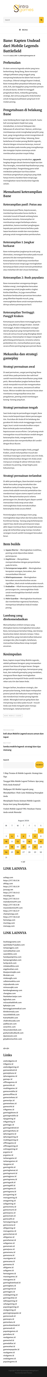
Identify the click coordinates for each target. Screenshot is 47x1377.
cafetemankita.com (11, 981)
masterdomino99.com (13, 908)
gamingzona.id (9, 1191)
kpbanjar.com (9, 1005)
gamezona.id (8, 1255)
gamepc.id (7, 1079)
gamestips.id (8, 1100)
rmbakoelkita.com (11, 966)
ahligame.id (8, 1267)
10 (6, 841)
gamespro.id (8, 1319)
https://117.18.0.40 (11, 917)
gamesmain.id (9, 1216)
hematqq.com (9, 920)
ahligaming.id (9, 1228)
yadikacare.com (10, 1024)
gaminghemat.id (10, 1170)
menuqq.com (9, 926)
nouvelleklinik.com (11, 1015)
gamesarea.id (9, 1261)
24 (6, 852)
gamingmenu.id (10, 1179)
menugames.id (9, 1231)
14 (29, 841)
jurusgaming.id (9, 1194)
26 (18, 852)
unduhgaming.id (10, 1295)
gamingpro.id (9, 1292)
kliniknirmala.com (11, 1012)
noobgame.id (9, 1352)
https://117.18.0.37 (11, 911)
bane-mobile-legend (13, 715)
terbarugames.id (10, 1161)
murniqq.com (9, 923)
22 (35, 847)
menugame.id (9, 1280)
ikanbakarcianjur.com (12, 996)
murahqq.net (8, 896)
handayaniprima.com (12, 957)
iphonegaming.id (10, 1137)
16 (41, 841)
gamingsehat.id (10, 1298)
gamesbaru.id (9, 1322)
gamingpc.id (8, 1125)
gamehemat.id (9, 1240)
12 (18, 841)
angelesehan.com (10, 969)
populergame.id (10, 1362)
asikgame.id (8, 1270)
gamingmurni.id (10, 1173)
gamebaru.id (8, 1334)
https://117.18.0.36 (11, 880)
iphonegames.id (10, 1076)
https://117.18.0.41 (11, 899)
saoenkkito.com (10, 954)
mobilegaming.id (10, 1140)
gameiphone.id (9, 1073)
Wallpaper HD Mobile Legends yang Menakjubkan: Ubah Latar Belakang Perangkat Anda (23, 792)
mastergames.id (10, 1276)
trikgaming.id (9, 1122)
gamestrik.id (8, 1106)
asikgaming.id (9, 1204)
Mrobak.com (8, 975)
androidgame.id (10, 1061)
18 (12, 847)
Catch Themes (27, 1373)
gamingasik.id (9, 1182)
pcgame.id (7, 1152)
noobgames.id (9, 1337)
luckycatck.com (10, 963)
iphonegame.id (9, 1134)
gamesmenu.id (9, 1207)
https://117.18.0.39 (11, 886)
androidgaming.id (11, 1067)
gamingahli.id (9, 1185)
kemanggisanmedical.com (14, 1008)
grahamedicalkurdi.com (13, 1033)
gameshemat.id (10, 1234)
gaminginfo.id (9, 1167)
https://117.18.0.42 (11, 893)
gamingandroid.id (11, 1128)
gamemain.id (9, 1246)
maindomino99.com (12, 902)
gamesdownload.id (11, 1325)
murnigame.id (9, 1258)
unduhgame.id (9, 1358)
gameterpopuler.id (11, 1349)
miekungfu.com (10, 978)
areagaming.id (9, 1201)
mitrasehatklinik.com (12, 1002)
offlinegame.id (9, 1143)
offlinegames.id (10, 1082)
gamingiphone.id (10, 1112)
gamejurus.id (9, 1249)
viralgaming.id (9, 1310)
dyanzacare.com (10, 1036)
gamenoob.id (9, 1328)
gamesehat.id (9, 1346)
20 (23, 847)
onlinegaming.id (10, 1149)
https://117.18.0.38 (11, 905)
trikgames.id (8, 1109)
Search (6, 760)
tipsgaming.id (9, 1119)
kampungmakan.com (12, 960)
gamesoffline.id (10, 1094)
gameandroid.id (10, 1070)
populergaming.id (11, 1307)
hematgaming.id (10, 1222)
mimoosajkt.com (10, 987)
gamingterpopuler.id (12, 1313)
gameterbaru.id (10, 1103)
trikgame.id (8, 1064)
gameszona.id (9, 1225)
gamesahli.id (8, 1219)
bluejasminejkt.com (11, 972)
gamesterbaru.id (10, 1097)
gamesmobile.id (10, 1091)
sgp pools (37, 159)
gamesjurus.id (9, 1213)
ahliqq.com (8, 883)
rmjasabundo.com (11, 984)
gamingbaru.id (9, 1286)
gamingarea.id (9, 1188)
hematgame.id (9, 1273)
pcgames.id (8, 1155)
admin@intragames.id (27, 55)
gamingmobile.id (10, 1116)
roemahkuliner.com (11, 951)
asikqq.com (8, 877)
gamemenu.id (9, 1252)
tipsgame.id (8, 1164)
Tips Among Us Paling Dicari (29, 1370)
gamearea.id (8, 1264)
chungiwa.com (9, 993)
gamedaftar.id (9, 1343)
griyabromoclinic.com (12, 1039)
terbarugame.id (10, 1158)
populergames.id (10, 1331)
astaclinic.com (9, 1027)
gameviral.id (8, 1340)
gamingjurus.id (9, 1176)
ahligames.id (8, 1237)
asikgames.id (9, 1243)
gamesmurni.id (9, 1210)
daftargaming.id (10, 1301)
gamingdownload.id (11, 1283)
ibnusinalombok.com (12, 1030)
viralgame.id (8, 1355)
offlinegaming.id (10, 1146)
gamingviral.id (9, 1289)
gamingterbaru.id (10, 1131)
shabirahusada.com (11, 1021)
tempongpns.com (10, 948)
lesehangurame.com (12, 942)
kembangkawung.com (12, 990)
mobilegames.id (10, 1088)
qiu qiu (6, 1048)
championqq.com (10, 914)
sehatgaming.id (10, 1304)
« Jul (23, 862)
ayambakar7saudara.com (14, 945)
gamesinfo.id (9, 1085)
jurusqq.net (8, 889)
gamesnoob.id (9, 1316)
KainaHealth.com (10, 1018)
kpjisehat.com (9, 999)
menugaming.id (10, 1198)
